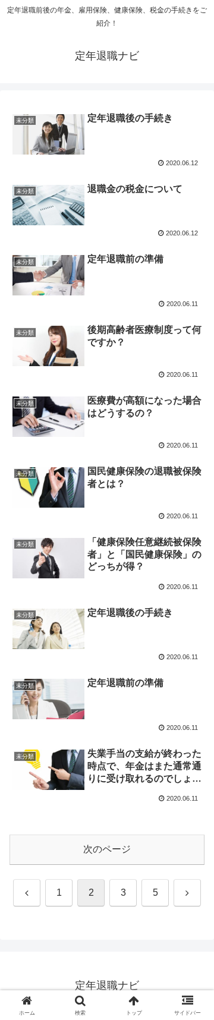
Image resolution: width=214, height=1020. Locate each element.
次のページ (107, 849)
